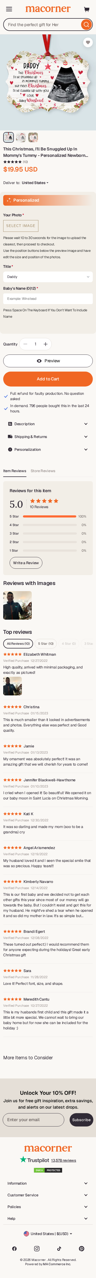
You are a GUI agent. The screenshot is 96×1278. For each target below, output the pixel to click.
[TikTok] (59, 1249)
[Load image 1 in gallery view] (8, 137)
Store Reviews (43, 470)
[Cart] (87, 9)
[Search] (86, 24)
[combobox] (48, 24)
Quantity (10, 344)
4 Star (69, 644)
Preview (52, 361)
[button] (48, 215)
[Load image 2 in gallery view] (21, 137)
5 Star (45, 644)
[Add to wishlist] (88, 42)
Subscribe (81, 1119)
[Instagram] (37, 1249)
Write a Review (26, 562)
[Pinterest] (81, 1249)
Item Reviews (14, 470)
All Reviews (18, 644)
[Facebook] (14, 1249)
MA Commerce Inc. (57, 1264)
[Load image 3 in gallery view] (33, 137)
